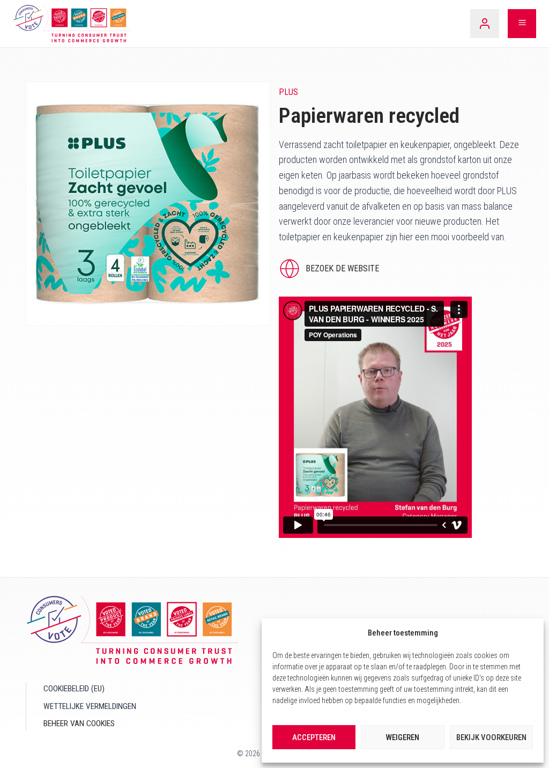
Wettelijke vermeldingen (89, 706)
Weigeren (402, 737)
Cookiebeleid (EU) (74, 688)
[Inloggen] (484, 23)
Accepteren (314, 737)
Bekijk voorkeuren (491, 737)
